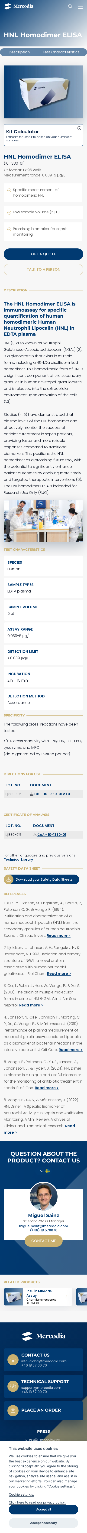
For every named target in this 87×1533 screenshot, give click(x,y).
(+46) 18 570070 (43, 1230)
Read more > (59, 935)
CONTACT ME (43, 1240)
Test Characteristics (61, 52)
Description (19, 52)
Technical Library (18, 859)
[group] (38, 1297)
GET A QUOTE (43, 254)
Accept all (43, 1509)
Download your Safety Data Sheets (44, 879)
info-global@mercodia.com (44, 1361)
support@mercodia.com (41, 1388)
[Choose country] (43, 1171)
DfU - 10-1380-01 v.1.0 (52, 794)
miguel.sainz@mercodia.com (43, 1226)
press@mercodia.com (43, 1440)
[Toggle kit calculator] (43, 135)
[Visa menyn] (79, 6)
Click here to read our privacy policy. (37, 1502)
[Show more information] (43, 1410)
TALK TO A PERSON (43, 269)
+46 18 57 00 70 (34, 1366)
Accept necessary (43, 1523)
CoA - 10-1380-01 (51, 834)
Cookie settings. (21, 1494)
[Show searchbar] (70, 6)
